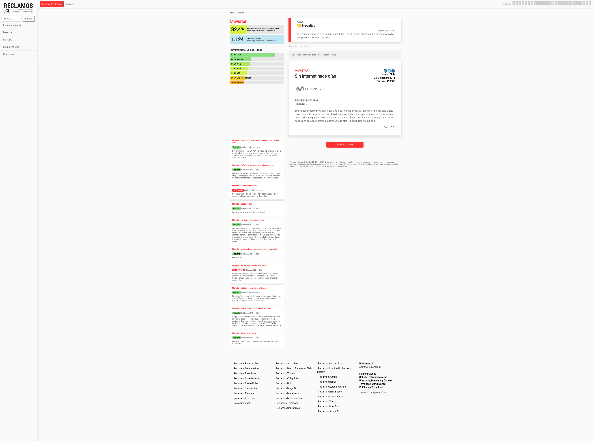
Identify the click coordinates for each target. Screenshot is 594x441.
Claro (239, 55)
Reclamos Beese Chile (246, 383)
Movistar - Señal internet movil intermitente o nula (253, 165)
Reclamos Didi (284, 383)
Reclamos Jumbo (327, 376)
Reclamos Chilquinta (287, 378)
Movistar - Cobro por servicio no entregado (250, 288)
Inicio (232, 13)
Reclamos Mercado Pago (289, 398)
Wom (239, 64)
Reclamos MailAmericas (289, 393)
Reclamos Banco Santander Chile (294, 368)
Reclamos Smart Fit (328, 411)
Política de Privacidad (371, 387)
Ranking (7, 39)
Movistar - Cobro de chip (242, 204)
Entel (239, 69)
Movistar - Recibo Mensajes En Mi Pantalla (249, 265)
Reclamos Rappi (327, 381)
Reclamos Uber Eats (329, 406)
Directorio (8, 54)
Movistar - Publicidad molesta (244, 186)
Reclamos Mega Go (286, 388)
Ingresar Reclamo (12, 25)
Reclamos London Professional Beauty (334, 370)
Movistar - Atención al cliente (244, 333)
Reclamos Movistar (244, 393)
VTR (238, 73)
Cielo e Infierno (11, 46)
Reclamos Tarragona (287, 403)
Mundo (240, 59)
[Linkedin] (385, 70)
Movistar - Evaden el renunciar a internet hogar (251, 308)
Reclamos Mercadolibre (246, 368)
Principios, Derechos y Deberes (376, 380)
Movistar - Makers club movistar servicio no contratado (255, 249)
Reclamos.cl (366, 363)
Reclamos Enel (242, 403)
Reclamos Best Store (245, 373)
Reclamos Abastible (286, 363)
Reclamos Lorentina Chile (332, 386)
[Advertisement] (18, 107)
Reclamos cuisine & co (330, 363)
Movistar (8, 32)
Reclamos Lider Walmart (247, 378)
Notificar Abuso (367, 373)
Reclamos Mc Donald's (330, 396)
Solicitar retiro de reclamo (373, 377)
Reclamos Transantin (245, 388)
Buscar (28, 18)
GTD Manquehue (244, 78)
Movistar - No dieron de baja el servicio (248, 220)
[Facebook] (393, 70)
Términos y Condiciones (372, 383)
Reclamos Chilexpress (288, 408)
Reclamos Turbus (285, 373)
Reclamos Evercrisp (244, 398)
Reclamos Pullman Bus (246, 363)
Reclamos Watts (327, 401)
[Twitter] (389, 70)
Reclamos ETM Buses (330, 391)
